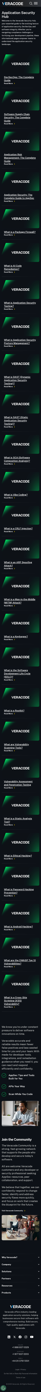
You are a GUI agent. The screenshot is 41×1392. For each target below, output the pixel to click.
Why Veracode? (9, 1257)
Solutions (6, 1271)
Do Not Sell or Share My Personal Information (20, 1373)
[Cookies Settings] (3, 1388)
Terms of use (20, 1377)
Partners (6, 1278)
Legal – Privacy (20, 1369)
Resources (7, 1286)
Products (6, 1293)
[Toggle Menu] (36, 3)
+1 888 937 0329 (20, 1347)
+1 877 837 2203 (20, 1354)
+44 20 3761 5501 (20, 1361)
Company (6, 1264)
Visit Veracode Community (12, 1211)
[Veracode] (11, 3)
